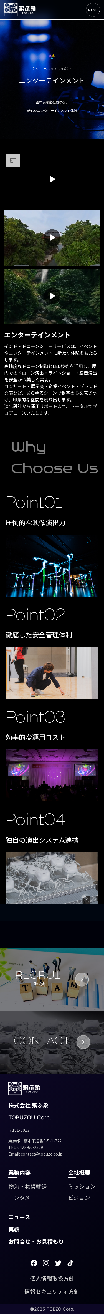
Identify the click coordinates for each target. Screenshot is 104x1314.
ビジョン (79, 1197)
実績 (13, 1229)
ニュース (19, 1217)
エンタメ (19, 1197)
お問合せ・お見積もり (36, 1241)
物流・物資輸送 (27, 1186)
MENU (93, 10)
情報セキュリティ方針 (52, 1291)
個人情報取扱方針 (52, 1278)
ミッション (82, 1186)
